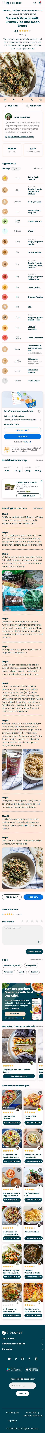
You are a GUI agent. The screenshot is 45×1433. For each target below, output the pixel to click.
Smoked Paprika (35, 297)
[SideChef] (12, 1334)
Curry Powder (34, 287)
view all (39, 1026)
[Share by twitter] (32, 100)
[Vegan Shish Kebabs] (33, 1108)
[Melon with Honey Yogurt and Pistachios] (33, 1147)
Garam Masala (34, 252)
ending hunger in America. (24, 450)
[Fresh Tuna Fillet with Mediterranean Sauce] (33, 1185)
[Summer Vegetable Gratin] (33, 1262)
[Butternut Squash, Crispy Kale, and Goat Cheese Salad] (12, 1262)
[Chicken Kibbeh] (33, 1224)
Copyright (12, 1420)
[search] (34, 2)
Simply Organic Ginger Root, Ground (35, 191)
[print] (5, 100)
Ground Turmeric (32, 328)
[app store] (32, 1369)
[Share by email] (40, 100)
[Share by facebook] (23, 100)
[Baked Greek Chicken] (12, 1108)
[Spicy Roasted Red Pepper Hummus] (12, 1185)
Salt (29, 307)
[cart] (39, 2)
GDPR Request (12, 1412)
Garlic (30, 202)
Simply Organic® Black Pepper (35, 318)
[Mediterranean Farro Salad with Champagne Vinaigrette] (12, 1224)
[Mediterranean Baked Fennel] (12, 1301)
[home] (14, 2)
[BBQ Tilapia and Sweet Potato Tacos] (19, 1054)
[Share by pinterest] (14, 100)
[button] (3, 2)
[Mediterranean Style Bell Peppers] (33, 1301)
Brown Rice (33, 370)
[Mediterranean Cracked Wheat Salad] (12, 1147)
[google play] (14, 1369)
